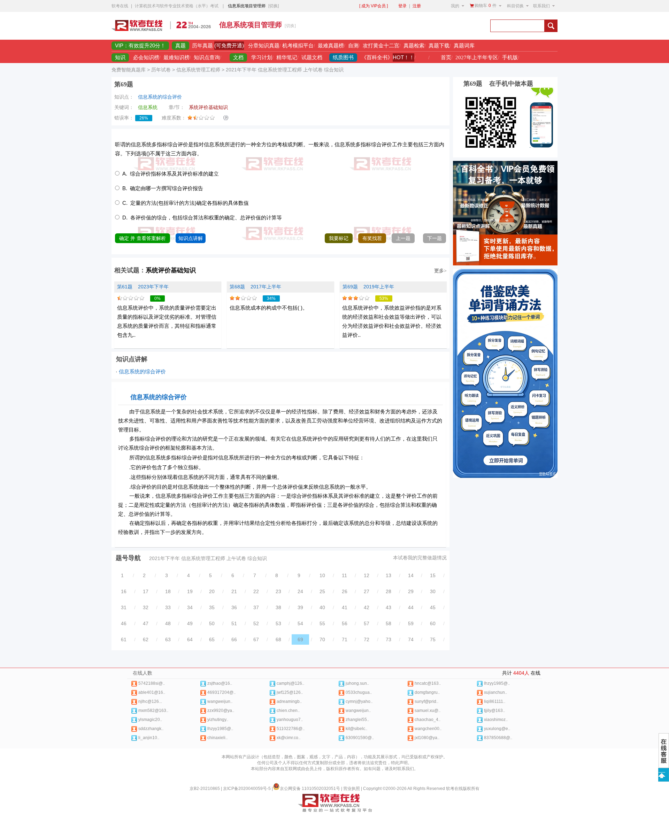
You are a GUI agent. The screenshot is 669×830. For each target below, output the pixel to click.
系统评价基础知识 (171, 270)
